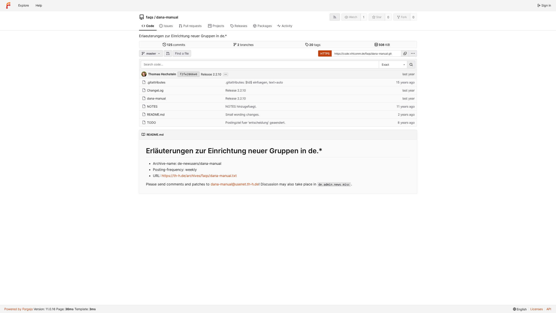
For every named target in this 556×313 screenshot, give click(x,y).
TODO (151, 122)
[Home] (8, 5)
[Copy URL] (405, 53)
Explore (23, 5)
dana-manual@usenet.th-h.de (235, 184)
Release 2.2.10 (211, 74)
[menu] (413, 53)
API (548, 309)
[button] (168, 53)
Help (39, 5)
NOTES (152, 106)
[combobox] (393, 64)
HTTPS (324, 53)
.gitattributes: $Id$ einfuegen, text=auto (254, 82)
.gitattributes (156, 82)
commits (176, 45)
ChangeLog (155, 90)
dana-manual (167, 17)
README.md (156, 114)
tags (314, 45)
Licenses (536, 309)
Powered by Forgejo (18, 309)
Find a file (182, 53)
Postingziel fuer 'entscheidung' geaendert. (255, 122)
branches (245, 45)
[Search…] (411, 64)
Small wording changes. (242, 114)
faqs (149, 17)
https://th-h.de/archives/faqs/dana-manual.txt (199, 175)
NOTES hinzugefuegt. (240, 106)
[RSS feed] (335, 17)
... (225, 74)
